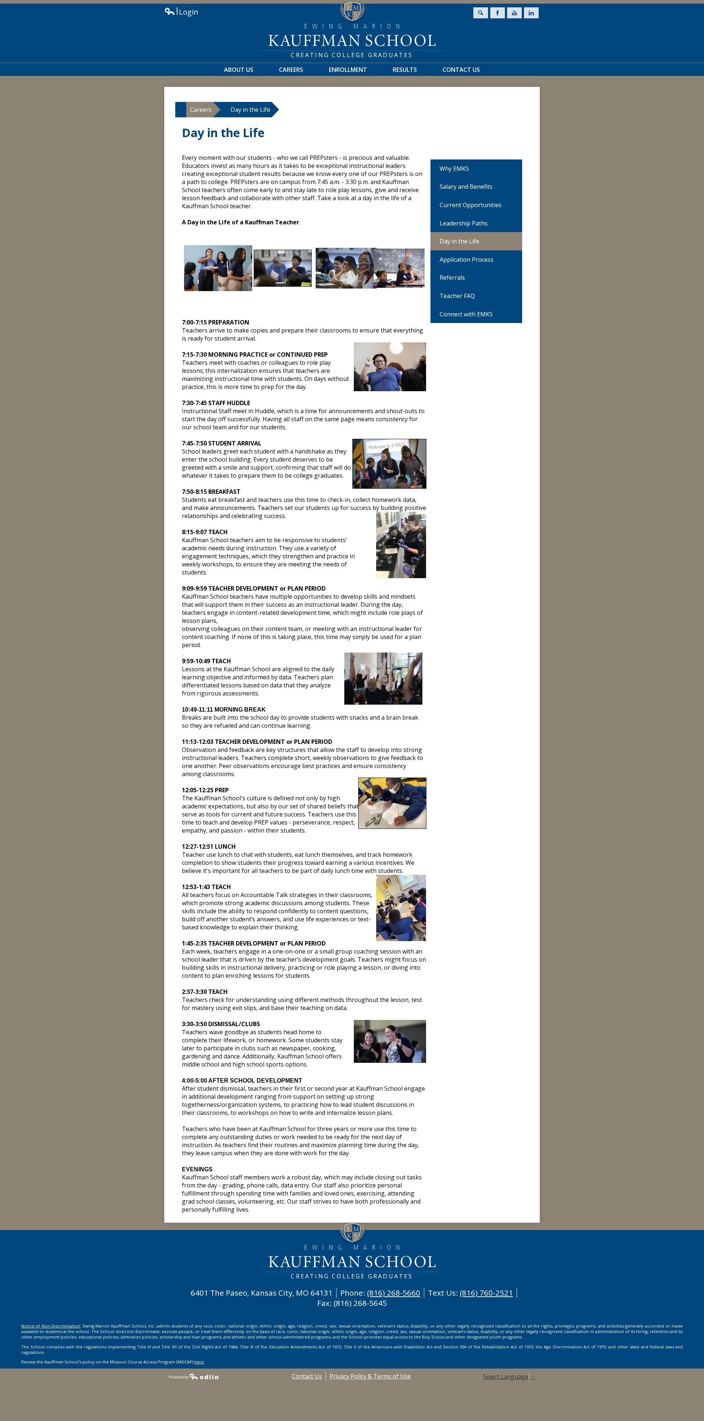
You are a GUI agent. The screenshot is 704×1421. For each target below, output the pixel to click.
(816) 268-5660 (393, 1293)
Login (181, 11)
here (199, 1362)
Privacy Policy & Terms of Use (370, 1376)
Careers (201, 110)
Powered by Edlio (194, 1376)
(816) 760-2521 (486, 1293)
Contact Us (307, 1376)
